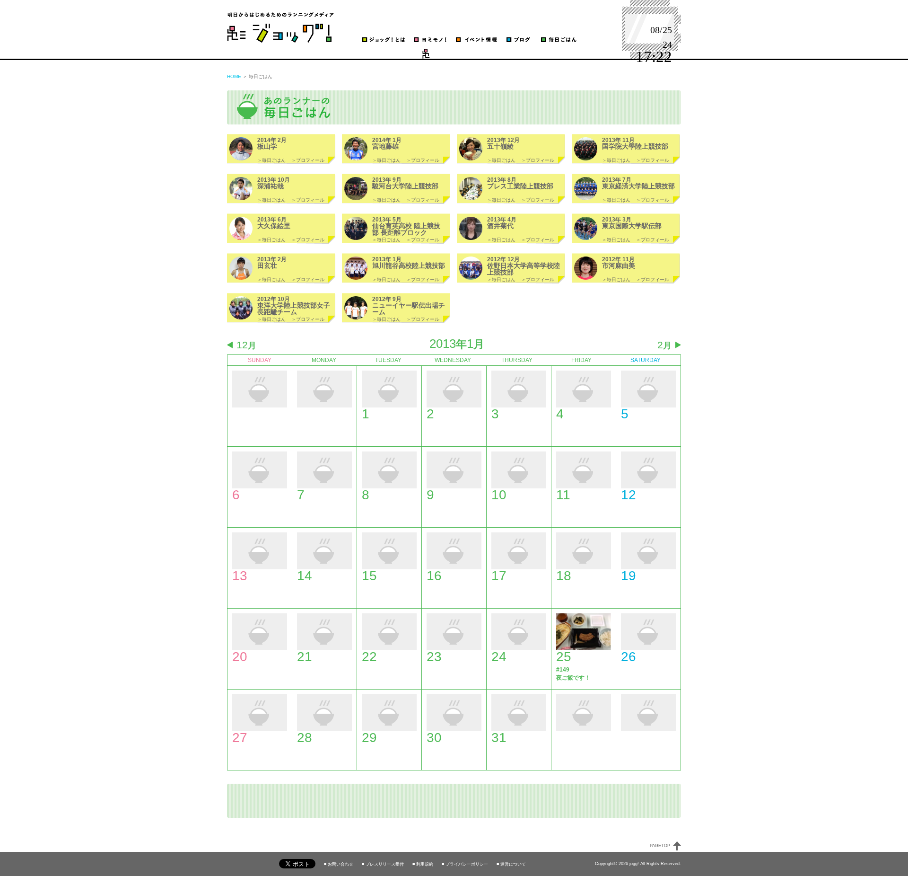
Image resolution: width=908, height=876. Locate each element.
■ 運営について (511, 864)
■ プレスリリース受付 (383, 864)
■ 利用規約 (422, 864)
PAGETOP (660, 845)
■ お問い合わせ (338, 864)
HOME (234, 76)
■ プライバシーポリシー (465, 864)
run (413, 54)
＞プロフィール (307, 160)
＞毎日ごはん (271, 160)
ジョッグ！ (280, 27)
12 (246, 345)
